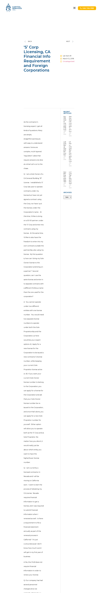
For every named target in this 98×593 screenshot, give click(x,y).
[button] (74, 7)
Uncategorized (68, 61)
